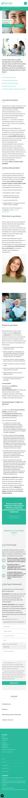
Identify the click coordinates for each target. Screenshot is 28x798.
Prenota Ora (7, 25)
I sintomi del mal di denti (10, 80)
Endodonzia (17, 7)
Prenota (14, 683)
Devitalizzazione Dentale (11, 714)
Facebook (3, 751)
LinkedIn (7, 751)
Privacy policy (4, 784)
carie (9, 119)
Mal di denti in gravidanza (10, 83)
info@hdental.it (4, 740)
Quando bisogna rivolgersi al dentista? (14, 89)
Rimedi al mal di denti (9, 86)
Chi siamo (4, 762)
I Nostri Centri (5, 768)
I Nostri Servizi (9, 7)
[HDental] (7, 3)
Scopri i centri (14, 517)
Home (3, 7)
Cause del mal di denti (9, 77)
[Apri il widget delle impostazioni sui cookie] (2, 795)
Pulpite (4, 709)
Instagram (11, 751)
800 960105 (19, 25)
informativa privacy (17, 662)
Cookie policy (4, 785)
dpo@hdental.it (13, 749)
